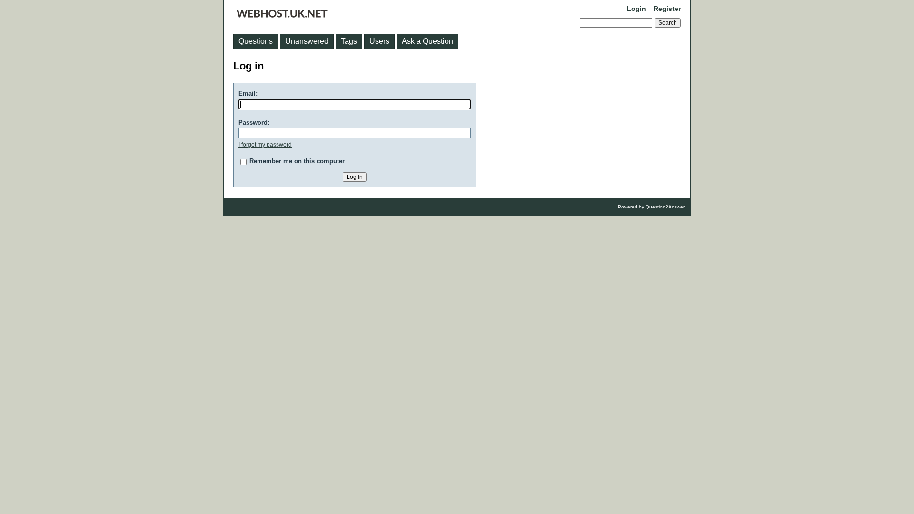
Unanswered (306, 41)
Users (379, 41)
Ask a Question (427, 41)
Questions (255, 41)
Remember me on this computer (297, 161)
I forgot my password (265, 144)
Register (667, 8)
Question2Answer (665, 206)
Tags (349, 41)
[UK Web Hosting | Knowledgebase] (282, 15)
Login (636, 8)
